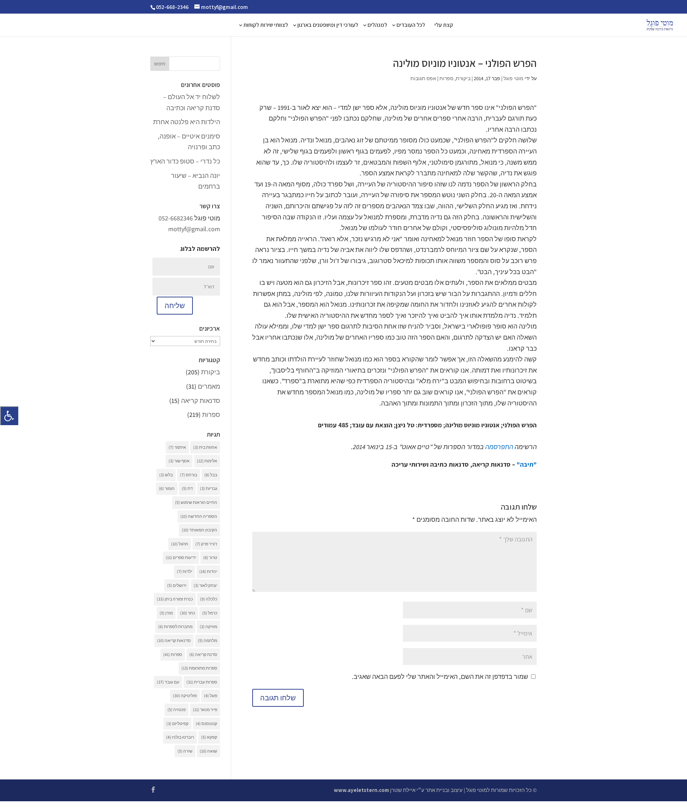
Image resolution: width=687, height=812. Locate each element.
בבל (210, 474)
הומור (167, 488)
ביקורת (463, 78)
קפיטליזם (177, 723)
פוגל (210, 695)
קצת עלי (443, 26)
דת (187, 488)
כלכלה (208, 599)
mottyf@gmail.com (194, 229)
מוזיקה (208, 626)
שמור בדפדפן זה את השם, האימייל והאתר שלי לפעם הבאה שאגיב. (440, 676)
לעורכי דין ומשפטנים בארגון (327, 26)
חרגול (179, 543)
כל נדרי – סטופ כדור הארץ (185, 161)
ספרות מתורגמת (199, 668)
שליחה (175, 305)
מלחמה (207, 640)
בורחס (188, 474)
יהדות (208, 571)
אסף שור (179, 460)
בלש (166, 474)
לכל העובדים (410, 26)
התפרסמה (499, 447)
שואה (208, 751)
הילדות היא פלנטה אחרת (186, 122)
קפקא (209, 737)
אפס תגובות (423, 78)
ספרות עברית (201, 682)
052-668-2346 (172, 7)
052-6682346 (176, 218)
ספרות (446, 78)
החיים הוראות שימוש (196, 502)
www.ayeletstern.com (361, 790)
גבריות (208, 488)
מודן (166, 613)
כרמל (209, 613)
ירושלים (176, 585)
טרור (210, 557)
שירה (185, 751)
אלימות (207, 460)
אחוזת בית (205, 447)
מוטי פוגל (513, 78)
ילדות (184, 571)
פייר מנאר (205, 709)
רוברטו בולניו (180, 737)
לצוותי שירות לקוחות (265, 26)
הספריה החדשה (198, 516)
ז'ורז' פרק (206, 543)
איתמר (177, 447)
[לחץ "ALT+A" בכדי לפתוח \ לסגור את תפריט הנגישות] (9, 415)
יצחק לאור (205, 585)
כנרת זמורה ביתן (175, 599)
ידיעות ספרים (181, 557)
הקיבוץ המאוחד (199, 530)
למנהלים (377, 26)
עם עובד (168, 682)
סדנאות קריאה (200, 401)
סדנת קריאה (203, 654)
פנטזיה (176, 709)
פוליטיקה (185, 695)
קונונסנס (206, 723)
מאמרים (209, 386)
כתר (187, 613)
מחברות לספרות (175, 626)
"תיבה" (527, 464)
